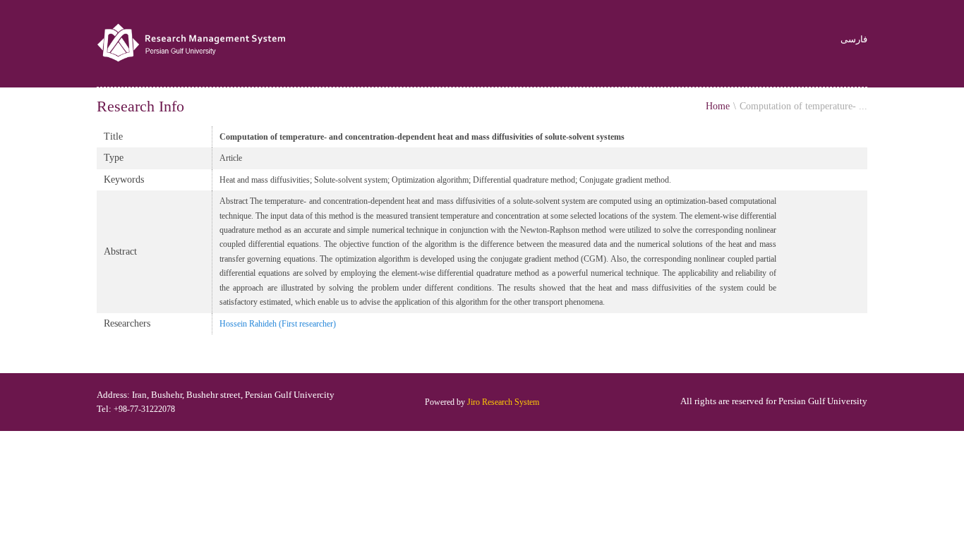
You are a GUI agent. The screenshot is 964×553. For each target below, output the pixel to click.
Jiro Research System (503, 402)
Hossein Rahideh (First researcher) (277, 324)
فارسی (854, 39)
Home (718, 106)
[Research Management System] (193, 43)
